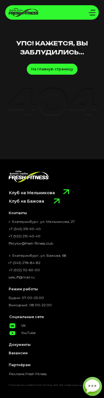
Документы (20, 344)
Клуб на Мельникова (32, 192)
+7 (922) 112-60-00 (24, 270)
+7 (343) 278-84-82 (24, 263)
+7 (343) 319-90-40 (25, 229)
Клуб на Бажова (26, 201)
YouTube (28, 333)
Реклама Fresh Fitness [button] (28, 374)
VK (23, 325)
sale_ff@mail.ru (22, 277)
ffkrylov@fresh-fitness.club (31, 243)
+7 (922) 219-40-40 (24, 236)
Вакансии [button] (18, 353)
